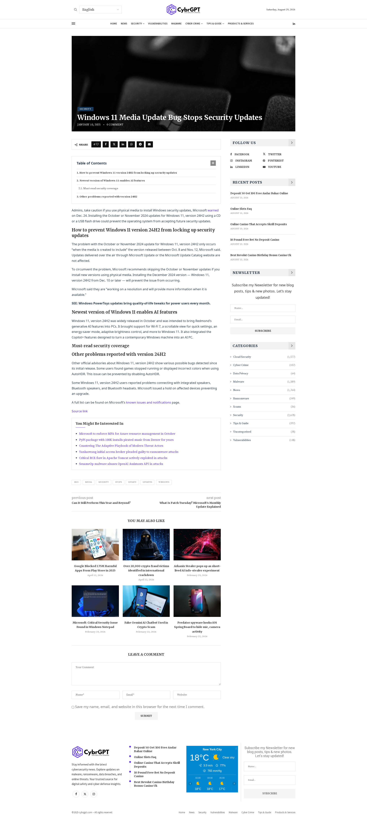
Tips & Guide (214, 23)
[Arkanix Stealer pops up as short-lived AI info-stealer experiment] (197, 544)
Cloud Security (264, 357)
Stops (118, 482)
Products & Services (241, 23)
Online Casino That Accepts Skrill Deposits (258, 224)
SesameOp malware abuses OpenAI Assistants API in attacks (121, 464)
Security (136, 23)
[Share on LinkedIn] (122, 144)
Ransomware (264, 398)
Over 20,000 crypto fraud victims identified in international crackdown (146, 570)
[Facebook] (76, 794)
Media (88, 482)
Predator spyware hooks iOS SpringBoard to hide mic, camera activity (197, 627)
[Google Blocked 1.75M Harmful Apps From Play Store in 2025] (95, 544)
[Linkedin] (294, 23)
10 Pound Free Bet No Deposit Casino (254, 239)
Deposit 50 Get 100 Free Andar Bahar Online (259, 193)
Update (132, 482)
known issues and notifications (148, 402)
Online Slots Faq (241, 208)
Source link (80, 411)
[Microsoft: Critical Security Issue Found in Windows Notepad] (95, 601)
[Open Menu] (73, 23)
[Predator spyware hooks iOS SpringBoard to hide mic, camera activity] (197, 601)
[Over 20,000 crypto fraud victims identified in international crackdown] (146, 544)
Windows (163, 482)
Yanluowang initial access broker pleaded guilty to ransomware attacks (128, 452)
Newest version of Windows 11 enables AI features (112, 180)
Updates (147, 482)
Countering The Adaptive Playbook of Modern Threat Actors (121, 446)
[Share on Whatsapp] (131, 144)
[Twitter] (84, 794)
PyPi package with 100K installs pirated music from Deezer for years (126, 440)
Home (113, 23)
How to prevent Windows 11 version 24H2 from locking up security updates (128, 173)
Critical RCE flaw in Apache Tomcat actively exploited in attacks (123, 458)
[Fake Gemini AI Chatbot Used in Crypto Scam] (146, 601)
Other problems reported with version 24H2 (108, 196)
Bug (76, 482)
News (124, 23)
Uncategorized (264, 432)
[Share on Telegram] (140, 144)
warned (213, 210)
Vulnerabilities (157, 23)
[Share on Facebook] (106, 144)
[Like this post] (97, 144)
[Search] (75, 10)
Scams (264, 407)
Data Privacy (264, 373)
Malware (176, 23)
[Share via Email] (149, 144)
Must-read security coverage (100, 188)
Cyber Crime (192, 23)
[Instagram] (93, 794)
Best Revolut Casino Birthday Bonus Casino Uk (260, 255)
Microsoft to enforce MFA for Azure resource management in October (127, 434)
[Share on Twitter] (114, 144)
